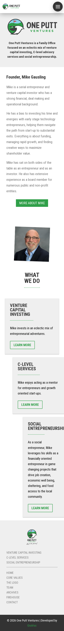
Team (9, 587)
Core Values (14, 578)
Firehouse (13, 597)
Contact (12, 602)
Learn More (22, 345)
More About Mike (32, 203)
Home (10, 573)
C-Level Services (17, 557)
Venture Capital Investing (23, 553)
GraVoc (32, 625)
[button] (58, 6)
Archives (12, 592)
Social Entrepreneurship (23, 562)
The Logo (12, 583)
